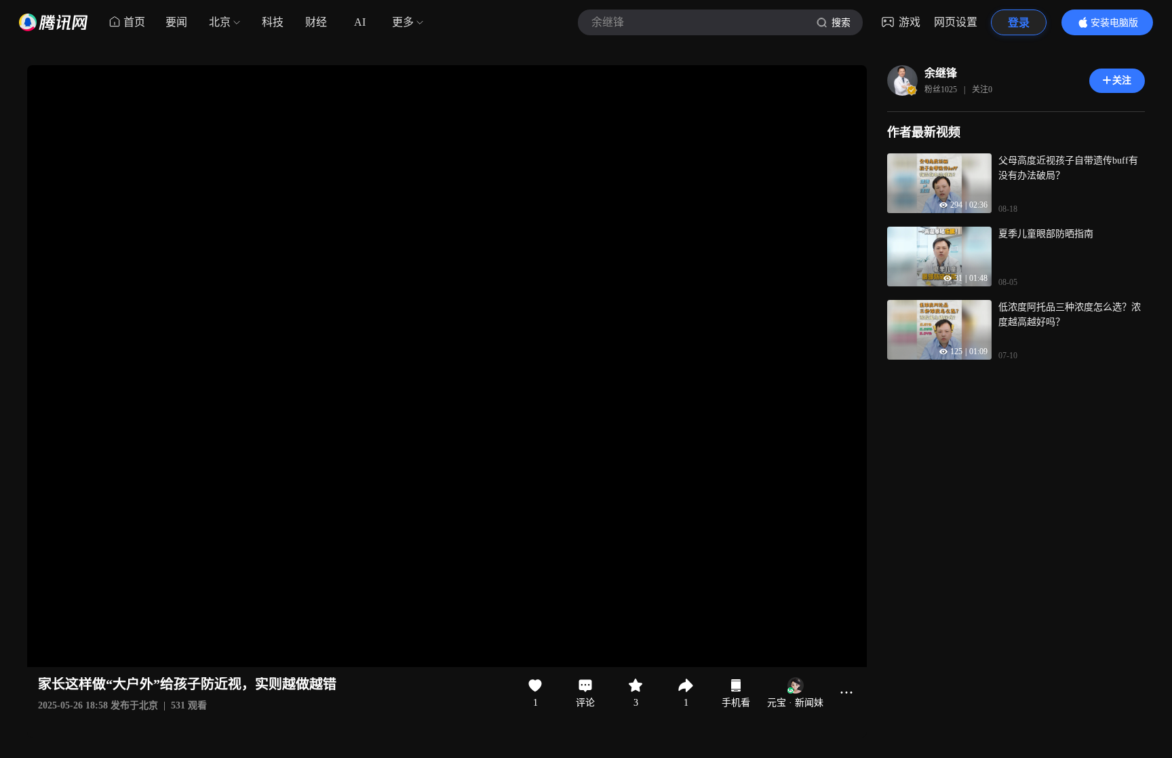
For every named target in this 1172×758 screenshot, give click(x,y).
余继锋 (940, 73)
